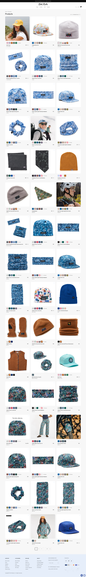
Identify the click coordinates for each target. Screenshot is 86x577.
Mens (16, 564)
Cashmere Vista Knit (61, 178)
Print (45, 7)
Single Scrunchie (9, 144)
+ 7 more (70, 208)
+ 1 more (70, 43)
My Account (7, 560)
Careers (26, 569)
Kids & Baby (17, 565)
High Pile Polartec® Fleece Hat (64, 45)
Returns (6, 565)
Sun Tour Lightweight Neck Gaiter (64, 211)
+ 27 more (70, 76)
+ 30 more (45, 76)
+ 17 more (45, 142)
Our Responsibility (40, 562)
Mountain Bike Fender (62, 443)
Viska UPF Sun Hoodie (36, 543)
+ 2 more (19, 43)
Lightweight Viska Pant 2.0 (37, 443)
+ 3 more (19, 76)
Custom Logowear (28, 567)
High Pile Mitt (9, 343)
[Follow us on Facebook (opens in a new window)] (66, 561)
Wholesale (27, 565)
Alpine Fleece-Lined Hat (36, 78)
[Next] (50, 548)
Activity (41, 7)
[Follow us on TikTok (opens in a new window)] (71, 561)
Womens (16, 562)
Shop (37, 7)
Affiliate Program (40, 564)
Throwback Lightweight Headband (64, 144)
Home (6, 11)
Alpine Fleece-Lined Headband (64, 244)
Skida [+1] (27, 562)
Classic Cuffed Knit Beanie (63, 310)
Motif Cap (8, 45)
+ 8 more (44, 109)
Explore (48, 7)
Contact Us (7, 567)
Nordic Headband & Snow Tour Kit (13, 78)
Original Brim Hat (35, 45)
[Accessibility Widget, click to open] (84, 575)
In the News (39, 567)
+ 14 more (19, 109)
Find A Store (27, 564)
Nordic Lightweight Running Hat (12, 111)
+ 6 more (19, 441)
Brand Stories (39, 565)
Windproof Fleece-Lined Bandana (38, 178)
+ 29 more (45, 43)
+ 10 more (45, 175)
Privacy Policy (7, 569)
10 (47, 548)
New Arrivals (17, 560)
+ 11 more (45, 208)
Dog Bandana (34, 211)
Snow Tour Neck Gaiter (36, 144)
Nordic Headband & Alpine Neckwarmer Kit (14, 244)
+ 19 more (70, 242)
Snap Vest (8, 377)
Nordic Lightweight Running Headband (39, 111)
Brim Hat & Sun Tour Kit (36, 377)
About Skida (39, 560)
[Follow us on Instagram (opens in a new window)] (68, 561)
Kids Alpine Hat (9, 443)
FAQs (6, 562)
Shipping (6, 564)
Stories (26, 560)
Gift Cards (17, 567)
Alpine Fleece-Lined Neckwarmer (64, 78)
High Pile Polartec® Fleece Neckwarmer (65, 343)
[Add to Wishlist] (28, 17)
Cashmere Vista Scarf (10, 178)
